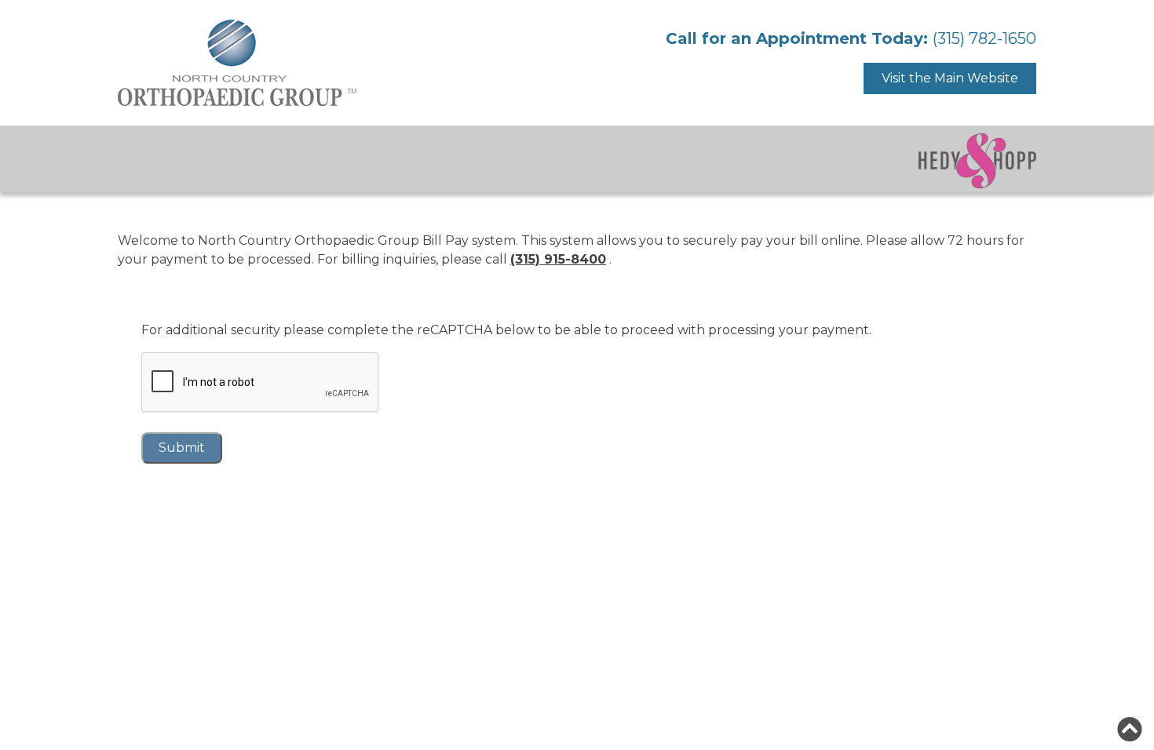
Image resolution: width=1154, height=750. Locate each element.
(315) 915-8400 (558, 259)
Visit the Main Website (950, 78)
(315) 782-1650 (984, 38)
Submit (182, 447)
